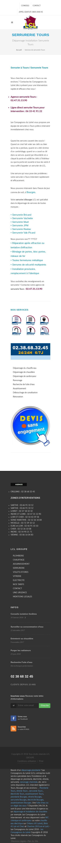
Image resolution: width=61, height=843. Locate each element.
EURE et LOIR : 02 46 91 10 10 (24, 526)
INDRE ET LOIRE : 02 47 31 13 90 (26, 514)
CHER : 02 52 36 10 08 (21, 529)
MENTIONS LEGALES (22, 597)
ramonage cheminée (28, 782)
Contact (37, 5)
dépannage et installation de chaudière (30, 812)
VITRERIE (17, 576)
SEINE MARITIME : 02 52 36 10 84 (26, 520)
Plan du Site (33, 841)
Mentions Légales (18, 841)
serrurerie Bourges (19, 800)
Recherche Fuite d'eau (21, 662)
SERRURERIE (19, 568)
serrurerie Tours (36, 791)
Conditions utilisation (26, 761)
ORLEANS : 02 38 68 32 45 (23, 492)
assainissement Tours (34, 794)
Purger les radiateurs (21, 650)
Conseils (25, 5)
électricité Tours (17, 794)
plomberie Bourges (19, 797)
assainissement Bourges (21, 803)
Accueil (19, 50)
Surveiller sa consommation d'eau (27, 627)
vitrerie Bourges (35, 797)
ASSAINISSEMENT (21, 564)
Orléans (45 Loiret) (35, 824)
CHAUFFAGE (18, 560)
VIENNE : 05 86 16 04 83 (22, 535)
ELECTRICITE (19, 580)
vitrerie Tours (22, 791)
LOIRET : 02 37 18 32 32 (22, 511)
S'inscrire (45, 706)
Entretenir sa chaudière (22, 638)
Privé (41, 761)
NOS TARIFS (18, 584)
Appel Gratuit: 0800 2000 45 (31, 12)
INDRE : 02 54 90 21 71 (21, 532)
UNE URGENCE (20, 593)
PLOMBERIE (18, 556)
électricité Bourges (36, 800)
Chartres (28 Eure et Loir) (38, 827)
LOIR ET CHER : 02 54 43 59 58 (25, 517)
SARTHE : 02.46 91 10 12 (22, 505)
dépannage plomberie (30, 770)
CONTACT (17, 589)
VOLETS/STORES (20, 572)
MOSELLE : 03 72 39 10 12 (23, 523)
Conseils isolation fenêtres (24, 614)
